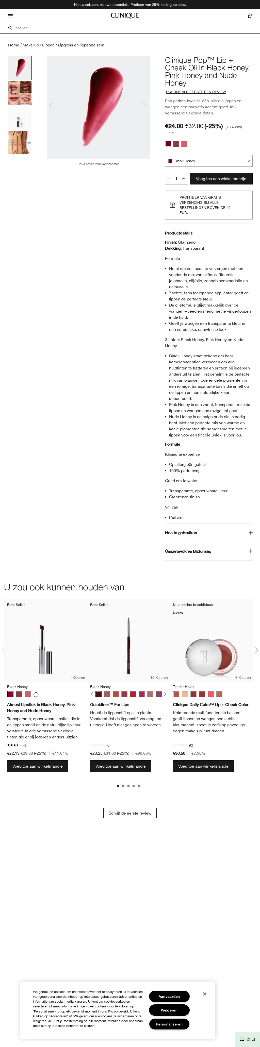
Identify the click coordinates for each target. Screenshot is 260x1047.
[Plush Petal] (219, 694)
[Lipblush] (150, 694)
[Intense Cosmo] (124, 694)
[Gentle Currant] (202, 694)
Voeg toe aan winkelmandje (221, 178)
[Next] (164, 694)
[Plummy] (159, 694)
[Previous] (93, 694)
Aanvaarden (169, 996)
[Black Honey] (168, 144)
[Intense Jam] (141, 694)
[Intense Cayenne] (115, 694)
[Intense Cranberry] (133, 694)
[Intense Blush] (107, 694)
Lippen (48, 45)
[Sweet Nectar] (210, 694)
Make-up (31, 45)
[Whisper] (185, 694)
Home (13, 45)
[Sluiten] (204, 994)
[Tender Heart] (176, 694)
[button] (247, 1039)
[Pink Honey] (184, 144)
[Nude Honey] (176, 144)
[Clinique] (125, 16)
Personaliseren (169, 1024)
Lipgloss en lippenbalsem (81, 45)
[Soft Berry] (193, 694)
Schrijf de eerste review (130, 813)
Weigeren (169, 1010)
